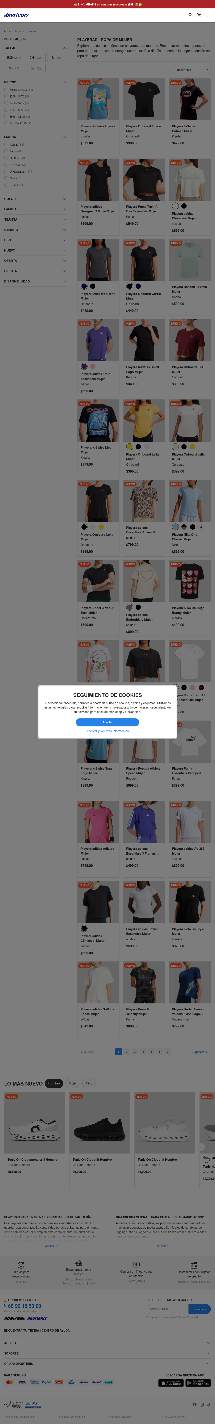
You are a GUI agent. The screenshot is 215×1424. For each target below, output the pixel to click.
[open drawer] (207, 15)
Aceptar (107, 722)
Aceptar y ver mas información (107, 731)
